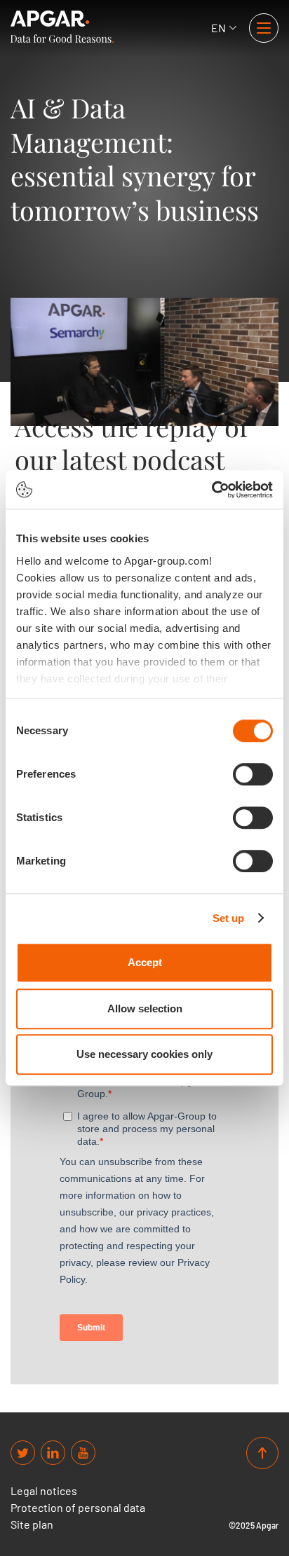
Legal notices (44, 1491)
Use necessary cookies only (144, 1054)
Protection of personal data (78, 1507)
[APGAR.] (62, 27)
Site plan (32, 1524)
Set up (229, 918)
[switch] (253, 774)
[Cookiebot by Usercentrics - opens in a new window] (211, 490)
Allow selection (144, 1008)
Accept (145, 962)
